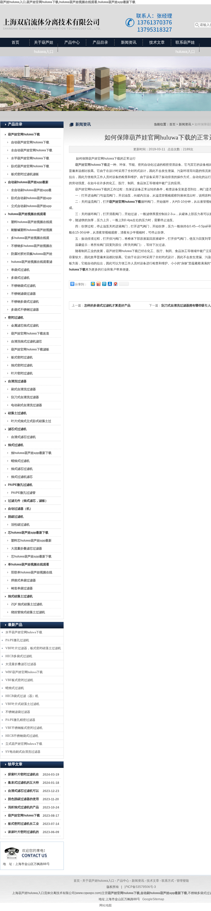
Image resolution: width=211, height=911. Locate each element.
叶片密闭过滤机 (22, 373)
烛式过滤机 (15, 445)
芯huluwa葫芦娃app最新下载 (28, 532)
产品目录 (100, 42)
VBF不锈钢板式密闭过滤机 (23, 728)
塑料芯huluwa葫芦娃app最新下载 (31, 541)
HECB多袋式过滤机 (18, 656)
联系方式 (168, 880)
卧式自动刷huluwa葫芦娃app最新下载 (31, 199)
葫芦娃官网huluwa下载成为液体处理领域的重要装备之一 (24, 816)
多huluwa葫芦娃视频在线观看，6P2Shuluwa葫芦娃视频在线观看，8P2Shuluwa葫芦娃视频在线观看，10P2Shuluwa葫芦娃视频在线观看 (31, 239)
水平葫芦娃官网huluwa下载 (30, 158)
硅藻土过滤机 (17, 413)
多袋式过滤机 (20, 278)
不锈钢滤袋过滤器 (23, 293)
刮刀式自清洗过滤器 (25, 397)
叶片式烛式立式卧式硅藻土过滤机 (31, 422)
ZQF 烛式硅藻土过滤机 (26, 604)
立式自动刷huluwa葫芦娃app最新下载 (31, 207)
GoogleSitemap (153, 899)
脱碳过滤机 (15, 516)
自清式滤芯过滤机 (23, 437)
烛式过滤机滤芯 (22, 477)
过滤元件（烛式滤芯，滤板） (28, 501)
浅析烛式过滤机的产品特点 (23, 808)
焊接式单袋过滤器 (23, 580)
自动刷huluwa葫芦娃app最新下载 (28, 183)
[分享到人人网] (109, 284)
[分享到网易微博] (115, 284)
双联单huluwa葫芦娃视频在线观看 (31, 573)
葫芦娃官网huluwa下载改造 (30, 333)
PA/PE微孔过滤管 (23, 493)
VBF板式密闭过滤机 (19, 680)
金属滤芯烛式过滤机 (25, 325)
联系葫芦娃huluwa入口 (185, 47)
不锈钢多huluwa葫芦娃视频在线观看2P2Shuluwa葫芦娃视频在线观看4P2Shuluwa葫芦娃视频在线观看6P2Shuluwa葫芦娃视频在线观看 (31, 247)
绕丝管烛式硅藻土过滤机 (28, 612)
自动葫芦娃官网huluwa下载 (30, 142)
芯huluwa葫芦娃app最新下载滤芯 (31, 557)
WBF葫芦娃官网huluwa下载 (24, 672)
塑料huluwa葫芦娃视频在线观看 (31, 223)
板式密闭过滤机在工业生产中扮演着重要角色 (23, 825)
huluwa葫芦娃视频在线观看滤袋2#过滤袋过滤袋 (31, 263)
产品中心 (72, 42)
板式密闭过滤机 (22, 357)
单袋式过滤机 (20, 270)
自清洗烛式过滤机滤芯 (26, 341)
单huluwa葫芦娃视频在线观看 (28, 564)
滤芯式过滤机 (17, 429)
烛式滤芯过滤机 (22, 469)
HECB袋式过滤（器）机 (21, 696)
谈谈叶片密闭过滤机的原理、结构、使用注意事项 (23, 833)
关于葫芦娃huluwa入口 (44, 47)
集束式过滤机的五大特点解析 (23, 783)
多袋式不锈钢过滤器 (25, 309)
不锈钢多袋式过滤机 (25, 301)
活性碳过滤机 (20, 524)
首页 (15, 42)
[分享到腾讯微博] (104, 284)
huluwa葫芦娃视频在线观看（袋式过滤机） (27, 215)
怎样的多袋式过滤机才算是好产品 (107, 305)
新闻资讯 (128, 42)
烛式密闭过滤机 (22, 365)
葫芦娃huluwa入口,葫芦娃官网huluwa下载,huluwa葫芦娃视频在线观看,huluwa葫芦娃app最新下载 (67, 2)
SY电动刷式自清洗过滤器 (22, 752)
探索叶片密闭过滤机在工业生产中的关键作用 (23, 775)
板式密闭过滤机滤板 (25, 174)
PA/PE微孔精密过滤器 (20, 720)
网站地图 (105, 905)
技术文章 (157, 42)
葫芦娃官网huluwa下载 (24, 134)
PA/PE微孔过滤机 (20, 485)
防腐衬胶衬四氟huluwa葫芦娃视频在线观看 (31, 255)
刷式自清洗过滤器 (23, 389)
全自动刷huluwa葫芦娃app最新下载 (31, 191)
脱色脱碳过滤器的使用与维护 (23, 800)
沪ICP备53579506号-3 (140, 887)
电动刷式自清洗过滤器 (26, 405)
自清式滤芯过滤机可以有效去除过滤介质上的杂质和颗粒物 (23, 792)
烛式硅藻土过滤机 (20, 596)
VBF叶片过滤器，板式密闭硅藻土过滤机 (33, 648)
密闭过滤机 (15, 317)
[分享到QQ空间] (92, 284)
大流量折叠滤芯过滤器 (26, 548)
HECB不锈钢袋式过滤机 (21, 736)
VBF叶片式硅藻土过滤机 (22, 704)
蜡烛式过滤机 (20, 461)
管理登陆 (183, 880)
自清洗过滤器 (17, 381)
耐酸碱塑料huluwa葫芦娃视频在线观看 (31, 231)
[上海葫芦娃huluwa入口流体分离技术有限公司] (91, 15)
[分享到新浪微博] (98, 284)
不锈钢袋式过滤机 (23, 285)
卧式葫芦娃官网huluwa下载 (30, 166)
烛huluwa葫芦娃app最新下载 (31, 453)
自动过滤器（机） (20, 508)
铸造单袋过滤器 (22, 588)
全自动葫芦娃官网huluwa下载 (31, 150)
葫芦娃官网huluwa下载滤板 (30, 349)
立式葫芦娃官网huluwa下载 (23, 744)
